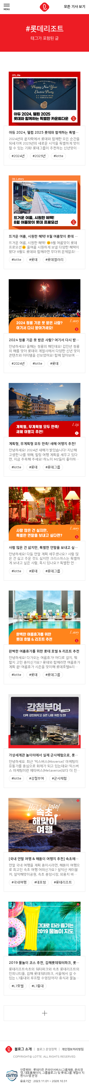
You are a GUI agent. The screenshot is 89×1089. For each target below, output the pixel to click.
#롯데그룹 (52, 467)
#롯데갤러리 (54, 260)
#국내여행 (19, 882)
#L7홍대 (38, 986)
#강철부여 (36, 779)
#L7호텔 (18, 986)
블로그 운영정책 (47, 1049)
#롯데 (33, 260)
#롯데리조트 (63, 882)
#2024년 (18, 156)
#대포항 (40, 882)
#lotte (58, 156)
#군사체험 (59, 779)
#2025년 (39, 156)
